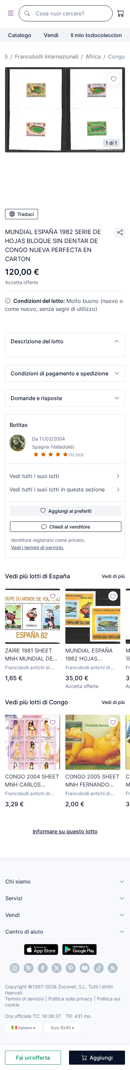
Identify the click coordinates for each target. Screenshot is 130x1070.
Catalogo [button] (19, 35)
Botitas (19, 425)
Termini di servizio (24, 998)
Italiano (25, 1027)
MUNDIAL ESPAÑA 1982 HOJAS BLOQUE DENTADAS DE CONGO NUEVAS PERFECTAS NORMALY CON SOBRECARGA (91, 655)
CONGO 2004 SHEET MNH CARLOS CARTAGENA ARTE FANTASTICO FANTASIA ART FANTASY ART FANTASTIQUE (32, 781)
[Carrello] (121, 13)
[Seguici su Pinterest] (71, 968)
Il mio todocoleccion (96, 35)
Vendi (51, 35)
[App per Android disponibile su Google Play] (79, 949)
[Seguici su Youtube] (85, 968)
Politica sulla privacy (70, 998)
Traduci (25, 214)
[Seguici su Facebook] (43, 968)
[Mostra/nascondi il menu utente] (9, 13)
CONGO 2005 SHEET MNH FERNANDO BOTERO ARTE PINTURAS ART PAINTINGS (92, 781)
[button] (65, 341)
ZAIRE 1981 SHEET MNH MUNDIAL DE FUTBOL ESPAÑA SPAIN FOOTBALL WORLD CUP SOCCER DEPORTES (31, 655)
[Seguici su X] (57, 968)
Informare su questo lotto (65, 831)
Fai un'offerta (33, 1057)
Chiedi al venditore (69, 526)
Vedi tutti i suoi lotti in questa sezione (57, 489)
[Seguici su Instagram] (15, 968)
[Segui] (114, 79)
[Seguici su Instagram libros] (29, 968)
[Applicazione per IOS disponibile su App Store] (41, 949)
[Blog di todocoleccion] (113, 968)
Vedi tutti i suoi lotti (34, 476)
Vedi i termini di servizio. (37, 547)
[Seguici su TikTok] (99, 968)
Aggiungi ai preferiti (69, 511)
